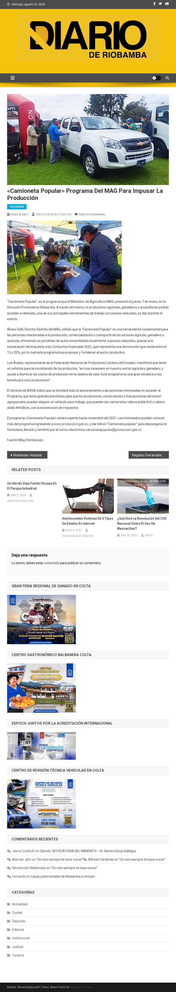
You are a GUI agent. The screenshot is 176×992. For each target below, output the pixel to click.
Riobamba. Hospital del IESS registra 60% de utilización (31, 455)
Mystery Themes (80, 987)
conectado (51, 563)
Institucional (21, 938)
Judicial (17, 947)
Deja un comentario (92, 214)
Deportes (18, 921)
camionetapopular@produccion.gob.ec (114, 430)
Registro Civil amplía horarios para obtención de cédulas (150, 455)
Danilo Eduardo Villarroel (53, 214)
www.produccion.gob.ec (71, 424)
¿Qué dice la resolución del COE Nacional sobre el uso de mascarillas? (142, 523)
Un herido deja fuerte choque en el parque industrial (32, 486)
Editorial (18, 929)
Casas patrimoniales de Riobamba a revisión (63, 876)
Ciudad (17, 912)
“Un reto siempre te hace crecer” (59, 859)
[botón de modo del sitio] (156, 78)
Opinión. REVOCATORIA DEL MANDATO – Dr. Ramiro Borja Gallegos (88, 851)
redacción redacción (20, 500)
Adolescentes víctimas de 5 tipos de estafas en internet (87, 521)
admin (149, 535)
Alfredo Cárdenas (101, 859)
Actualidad (17, 206)
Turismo (18, 955)
